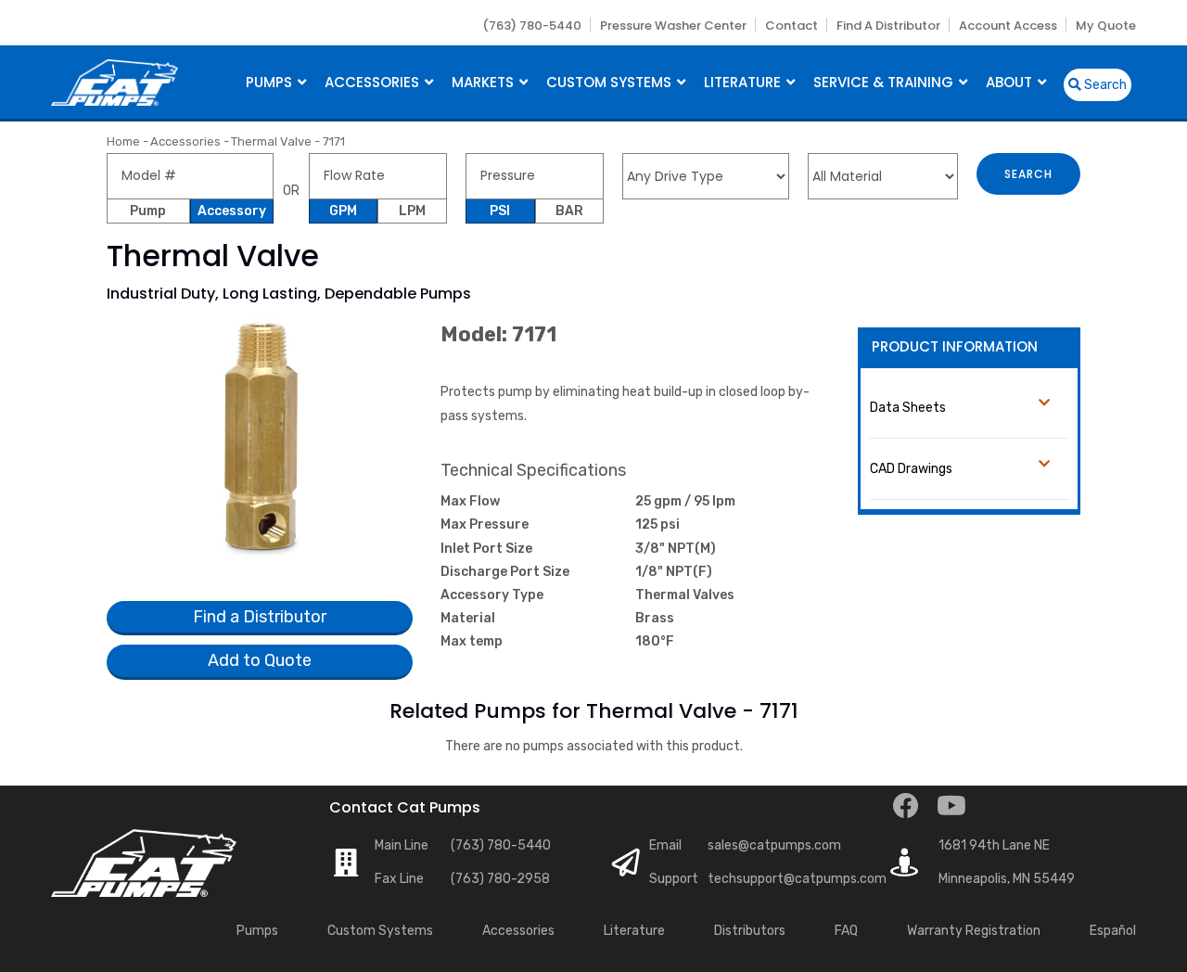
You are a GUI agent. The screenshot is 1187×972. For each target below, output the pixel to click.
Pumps (271, 82)
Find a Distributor (888, 25)
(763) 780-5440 (531, 25)
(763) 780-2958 (500, 879)
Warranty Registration (973, 931)
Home (123, 141)
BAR (569, 211)
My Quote (1106, 25)
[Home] (114, 80)
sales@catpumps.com (774, 845)
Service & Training (885, 82)
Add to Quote (260, 660)
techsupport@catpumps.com (797, 879)
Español (1113, 931)
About (1011, 82)
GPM (343, 211)
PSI (500, 211)
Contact (791, 25)
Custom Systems (610, 82)
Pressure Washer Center (673, 25)
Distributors (749, 931)
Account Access (1008, 25)
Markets (484, 82)
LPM (412, 211)
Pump (148, 211)
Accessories (374, 82)
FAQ (846, 931)
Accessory (232, 211)
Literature (744, 82)
